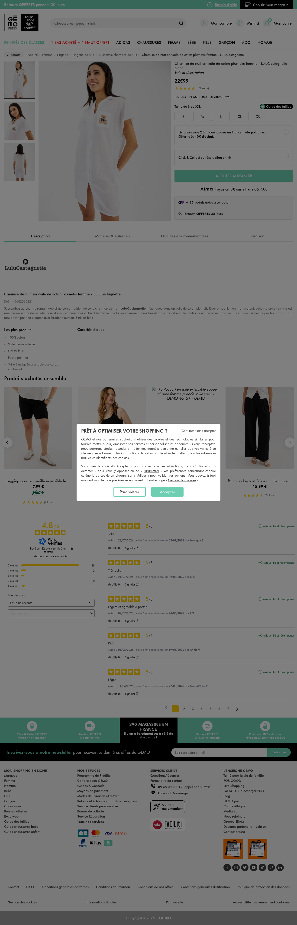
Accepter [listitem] (167, 492)
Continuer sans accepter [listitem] (198, 430)
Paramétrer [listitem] (129, 492)
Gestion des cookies (182, 480)
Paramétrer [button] (151, 471)
